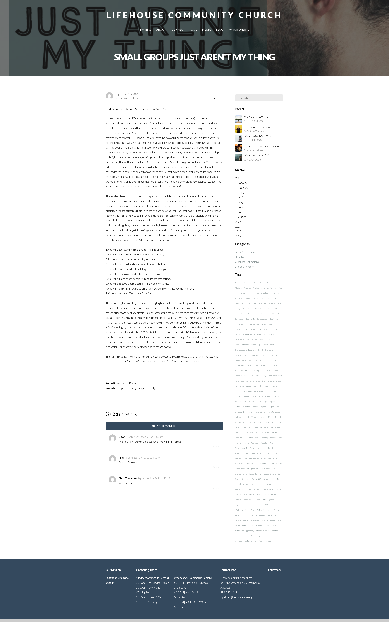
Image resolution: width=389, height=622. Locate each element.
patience (259, 530)
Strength (238, 484)
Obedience (270, 422)
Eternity (261, 350)
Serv (257, 474)
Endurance (252, 350)
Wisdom (253, 510)
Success (262, 484)
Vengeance (248, 505)
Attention (238, 293)
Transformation (249, 500)
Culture (252, 329)
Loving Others (261, 412)
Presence (273, 438)
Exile (262, 355)
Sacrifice (257, 463)
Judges (264, 401)
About (161, 29)
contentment (271, 515)
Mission (271, 417)
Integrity (270, 396)
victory (260, 541)
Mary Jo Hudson (274, 412)
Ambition (256, 288)
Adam (256, 283)
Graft (264, 381)
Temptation (257, 489)
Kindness (254, 407)
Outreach (254, 427)
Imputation (262, 396)
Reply (215, 446)
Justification (245, 407)
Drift (276, 339)
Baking (266, 293)
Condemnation (262, 319)
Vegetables (239, 505)
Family (237, 360)
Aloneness (247, 288)
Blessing (246, 298)
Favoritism (260, 360)
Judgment (272, 401)
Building (272, 303)
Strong (245, 484)
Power (250, 438)
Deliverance (239, 334)
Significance (264, 474)
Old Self (278, 422)
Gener (237, 376)
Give (194, 29)
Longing (251, 412)
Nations (245, 422)
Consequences (261, 324)
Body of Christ (264, 298)
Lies (277, 407)
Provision (273, 443)
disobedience (254, 520)
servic (244, 536)
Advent (262, 283)
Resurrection (272, 458)
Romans (250, 463)
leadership (267, 525)
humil (252, 525)
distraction (264, 520)
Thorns (266, 494)
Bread (242, 303)
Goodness (244, 381)
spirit (260, 536)
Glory (264, 376)
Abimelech (239, 283)
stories (266, 536)
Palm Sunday (264, 427)
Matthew (238, 417)
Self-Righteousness (253, 469)
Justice (237, 407)
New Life (253, 422)
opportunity (250, 530)
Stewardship (274, 479)
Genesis (244, 376)
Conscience (239, 324)
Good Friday (272, 376)
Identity (246, 396)
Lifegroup (122, 388)
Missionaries (262, 417)
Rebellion (271, 448)
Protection (264, 443)
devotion (245, 520)
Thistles (260, 494)
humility (245, 525)
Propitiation (255, 443)
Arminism (278, 288)
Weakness (238, 510)
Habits (265, 386)
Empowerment (268, 345)
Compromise (250, 319)
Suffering (269, 484)
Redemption (250, 453)
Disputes (253, 339)
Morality (278, 417)
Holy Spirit (252, 391)
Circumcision (266, 314)
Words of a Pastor (127, 383)
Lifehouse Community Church (194, 15)
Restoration (257, 458)
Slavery (237, 479)
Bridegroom (262, 303)
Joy (259, 401)
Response (248, 458)
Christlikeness (256, 308)
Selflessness (266, 469)
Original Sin (245, 427)
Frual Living (273, 365)
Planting (243, 438)
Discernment (261, 334)
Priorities (238, 443)
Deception (275, 329)
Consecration (250, 324)
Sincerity (273, 474)
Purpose (238, 448)
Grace (258, 381)
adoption (238, 515)
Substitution (253, 484)
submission (239, 541)
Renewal (275, 453)
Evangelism (269, 350)
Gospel (252, 381)
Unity (264, 500)
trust (255, 541)
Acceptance (248, 283)
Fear (274, 360)
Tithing (273, 494)
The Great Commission (272, 489)
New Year (261, 422)
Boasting (254, 298)
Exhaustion (255, 355)
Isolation (238, 401)
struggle (273, 536)
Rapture (253, 448)
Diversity (261, 339)
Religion (260, 453)
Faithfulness (270, 355)
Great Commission (275, 381)
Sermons (238, 474)
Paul (240, 432)
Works (269, 510)
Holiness (244, 391)
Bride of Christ (251, 303)
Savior (271, 463)
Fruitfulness (239, 370)
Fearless (268, 360)
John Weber (252, 401)
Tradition (238, 500)
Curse (259, 329)
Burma (278, 303)
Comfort (275, 314)
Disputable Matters (242, 339)
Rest (264, 458)
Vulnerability (258, 505)
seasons (238, 536)
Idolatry (253, 396)
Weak (246, 510)
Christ (274, 308)
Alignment (271, 283)
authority (246, 515)
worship (268, 541)
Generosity (276, 370)
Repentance (239, 458)
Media (206, 29)
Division (270, 339)
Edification (245, 345)
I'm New (145, 29)
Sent (273, 469)
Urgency (270, 500)
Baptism (273, 293)
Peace (246, 432)
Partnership (275, 427)
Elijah (259, 345)
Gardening (255, 370)
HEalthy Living (243, 257)
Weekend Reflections (247, 261)
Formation (249, 365)
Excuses (246, 355)
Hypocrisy (238, 396)
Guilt (259, 386)
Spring (265, 479)
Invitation (278, 396)
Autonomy (258, 293)
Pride (280, 438)
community (149, 388)
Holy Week (261, 391)
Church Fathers (246, 314)
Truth (258, 500)
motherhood (239, 530)
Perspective (275, 432)
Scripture (278, 463)
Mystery (238, 422)
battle (253, 515)
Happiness (273, 386)
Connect (179, 29)
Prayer (256, 438)
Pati (236, 432)
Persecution (254, 432)
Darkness (266, 329)
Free (256, 365)
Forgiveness (239, 365)
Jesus (244, 401)
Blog (219, 29)
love (274, 525)
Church (256, 314)
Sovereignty (246, 479)
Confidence (274, 319)
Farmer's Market (247, 360)
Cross (246, 329)
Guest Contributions (246, 252)
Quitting (245, 448)
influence (258, 525)
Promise (246, 443)
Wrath (276, 510)
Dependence (250, 334)
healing (237, 525)
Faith (278, 355)
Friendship (263, 365)
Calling (237, 308)
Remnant (267, 453)
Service (251, 474)
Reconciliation (240, 453)
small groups (135, 388)
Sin (279, 474)
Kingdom (263, 407)
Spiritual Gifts (257, 479)
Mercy (253, 417)
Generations (265, 370)
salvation (275, 530)
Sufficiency (239, 489)
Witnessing (261, 510)
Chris (237, 314)
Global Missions (254, 376)
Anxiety (270, 288)
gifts (279, 520)
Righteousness (240, 463)
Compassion (239, 319)
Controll (271, 324)
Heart (237, 391)
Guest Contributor (249, 386)
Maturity (246, 417)
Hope (275, 391)
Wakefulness (269, 505)
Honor (269, 391)
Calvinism (245, 308)
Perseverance (265, 432)
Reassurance (262, 448)
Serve (245, 474)
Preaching (264, 438)
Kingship (271, 407)
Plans (237, 438)
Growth (238, 386)
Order (237, 427)
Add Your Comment (164, 425)
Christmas (266, 308)
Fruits (247, 370)
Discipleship (272, 334)
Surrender (248, 489)
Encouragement (241, 350)
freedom (273, 520)
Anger (263, 288)
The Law (238, 494)
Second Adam (240, 469)
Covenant (238, 329)
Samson (265, 463)
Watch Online (238, 29)
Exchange (238, 355)
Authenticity (247, 293)
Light (245, 412)
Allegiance (238, 288)
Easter (237, 345)
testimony (248, 541)
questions (266, 530)
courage (238, 520)
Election (253, 345)
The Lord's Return (248, 494)
